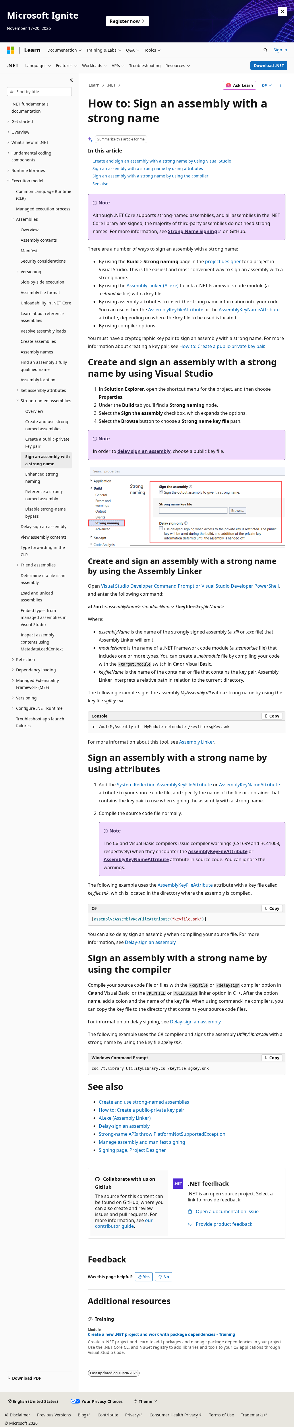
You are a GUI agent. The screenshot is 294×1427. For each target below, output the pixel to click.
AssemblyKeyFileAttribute (175, 309)
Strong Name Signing (192, 231)
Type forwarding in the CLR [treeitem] (43, 551)
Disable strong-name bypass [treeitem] (45, 512)
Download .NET (269, 65)
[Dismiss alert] (282, 11)
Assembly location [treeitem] (38, 379)
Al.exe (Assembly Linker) (125, 1118)
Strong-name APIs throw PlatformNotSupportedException (162, 1134)
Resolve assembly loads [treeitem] (43, 331)
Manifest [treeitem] (29, 250)
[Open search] (265, 50)
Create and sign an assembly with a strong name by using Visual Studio (161, 161)
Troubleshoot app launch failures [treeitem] (40, 722)
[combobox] (39, 91)
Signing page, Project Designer (132, 1150)
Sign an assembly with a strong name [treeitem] (47, 460)
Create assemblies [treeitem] (38, 341)
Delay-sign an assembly (150, 942)
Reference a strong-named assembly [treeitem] (44, 495)
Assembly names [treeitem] (37, 352)
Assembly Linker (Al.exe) (153, 285)
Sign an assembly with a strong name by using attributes (147, 168)
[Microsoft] (10, 50)
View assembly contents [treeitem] (44, 537)
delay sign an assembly (144, 451)
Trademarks (252, 1415)
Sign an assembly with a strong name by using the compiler (150, 176)
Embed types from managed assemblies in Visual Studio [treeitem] (44, 617)
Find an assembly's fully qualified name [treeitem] (44, 365)
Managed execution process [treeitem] (43, 209)
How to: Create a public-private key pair (221, 346)
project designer (223, 261)
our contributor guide (124, 1223)
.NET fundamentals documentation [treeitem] (30, 107)
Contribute (108, 1415)
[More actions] (280, 85)
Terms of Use (221, 1415)
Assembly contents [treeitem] (39, 240)
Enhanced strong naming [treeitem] (41, 477)
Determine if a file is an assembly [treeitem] (43, 579)
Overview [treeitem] (29, 229)
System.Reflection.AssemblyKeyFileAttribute (164, 784)
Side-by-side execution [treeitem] (42, 282)
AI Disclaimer (17, 1415)
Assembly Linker (196, 742)
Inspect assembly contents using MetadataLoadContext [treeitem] (42, 642)
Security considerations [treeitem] (43, 261)
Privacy (132, 1415)
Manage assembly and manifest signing (142, 1142)
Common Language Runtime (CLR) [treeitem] (43, 195)
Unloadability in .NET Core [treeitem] (46, 303)
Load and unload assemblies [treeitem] (37, 596)
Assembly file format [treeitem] (40, 292)
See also (100, 183)
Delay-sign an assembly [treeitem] (43, 526)
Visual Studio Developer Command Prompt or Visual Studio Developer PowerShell (190, 586)
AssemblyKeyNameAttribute (249, 309)
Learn (94, 85)
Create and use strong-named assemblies (144, 1102)
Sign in (280, 49)
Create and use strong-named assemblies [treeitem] (47, 425)
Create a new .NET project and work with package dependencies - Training (161, 1334)
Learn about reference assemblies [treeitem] (42, 317)
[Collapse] (71, 80)
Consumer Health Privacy (174, 1415)
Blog (82, 1415)
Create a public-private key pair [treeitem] (47, 442)
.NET (111, 85)
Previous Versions (54, 1415)
